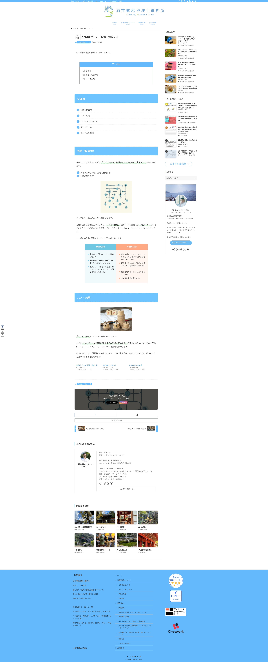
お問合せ (120, 648)
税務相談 (121, 639)
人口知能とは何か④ (135, 365)
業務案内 (120, 603)
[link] (100, 483)
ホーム (119, 575)
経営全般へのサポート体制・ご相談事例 (132, 621)
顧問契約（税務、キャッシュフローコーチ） (133, 612)
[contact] (192, 1)
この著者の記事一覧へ (127, 489)
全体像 (88, 71)
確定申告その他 (124, 617)
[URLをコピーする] (2, 335)
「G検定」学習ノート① (83, 42)
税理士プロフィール (125, 589)
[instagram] (184, 1)
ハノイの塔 (90, 79)
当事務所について (124, 580)
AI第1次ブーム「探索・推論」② (86, 365)
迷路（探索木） (92, 75)
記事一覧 (121, 598)
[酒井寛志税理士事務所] (134, 11)
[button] (95, 415)
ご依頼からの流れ (124, 643)
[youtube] (187, 1)
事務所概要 (122, 594)
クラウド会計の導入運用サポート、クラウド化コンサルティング (135, 627)
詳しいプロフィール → (181, 243)
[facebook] (179, 1)
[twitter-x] (181, 1)
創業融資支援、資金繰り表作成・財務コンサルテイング (135, 633)
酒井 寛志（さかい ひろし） (85, 465)
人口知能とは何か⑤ (109, 365)
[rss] (190, 1)
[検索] (195, 1)
